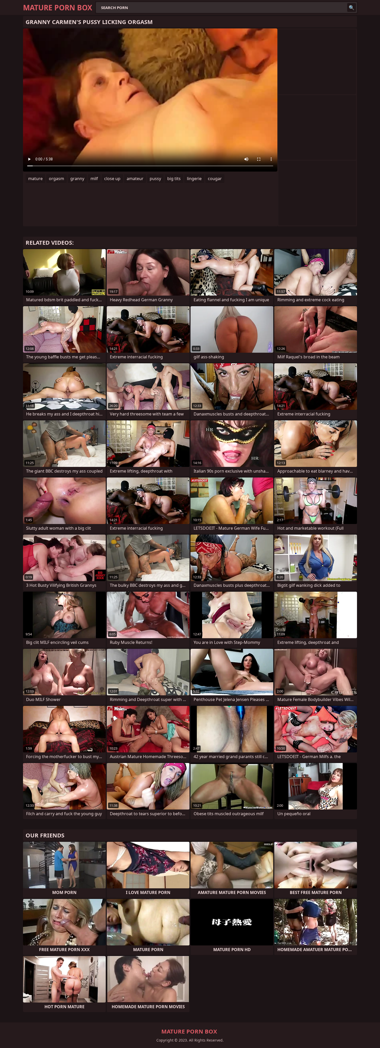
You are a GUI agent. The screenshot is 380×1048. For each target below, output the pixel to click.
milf (94, 178)
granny (77, 178)
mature (35, 178)
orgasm (56, 178)
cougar (215, 178)
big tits (174, 178)
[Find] (351, 7)
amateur (135, 178)
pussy (155, 178)
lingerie (194, 178)
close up (112, 178)
